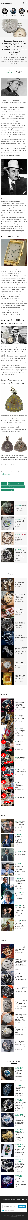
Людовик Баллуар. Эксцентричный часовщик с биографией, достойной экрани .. (20, 868)
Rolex (2, 490)
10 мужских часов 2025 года (20, 757)
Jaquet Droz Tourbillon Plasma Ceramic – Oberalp (20, 522)
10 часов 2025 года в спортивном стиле (20, 771)
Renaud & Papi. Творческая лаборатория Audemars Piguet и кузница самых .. (20, 923)
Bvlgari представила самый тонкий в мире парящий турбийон (20, 1004)
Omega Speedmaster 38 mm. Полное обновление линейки (20, 537)
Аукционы (4, 483)
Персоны (4, 815)
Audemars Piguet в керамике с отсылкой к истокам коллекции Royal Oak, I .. (20, 1090)
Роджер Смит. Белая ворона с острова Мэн (20, 854)
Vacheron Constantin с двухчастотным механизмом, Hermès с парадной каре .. (20, 1182)
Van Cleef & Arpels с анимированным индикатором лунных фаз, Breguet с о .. (19, 1165)
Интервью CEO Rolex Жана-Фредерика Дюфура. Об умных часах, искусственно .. (19, 840)
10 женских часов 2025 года (20, 798)
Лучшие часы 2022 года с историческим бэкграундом (20, 597)
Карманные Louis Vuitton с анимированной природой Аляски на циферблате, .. (20, 1136)
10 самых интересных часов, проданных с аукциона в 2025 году (20, 744)
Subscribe (22, 1206)
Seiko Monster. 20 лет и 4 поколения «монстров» (20, 623)
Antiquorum (4, 487)
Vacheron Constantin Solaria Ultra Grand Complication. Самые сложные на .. (20, 977)
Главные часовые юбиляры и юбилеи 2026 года (20, 717)
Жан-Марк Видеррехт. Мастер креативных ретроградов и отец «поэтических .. (20, 896)
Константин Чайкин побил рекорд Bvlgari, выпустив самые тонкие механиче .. (20, 1017)
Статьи (22, 487)
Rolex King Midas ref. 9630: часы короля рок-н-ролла (20, 677)
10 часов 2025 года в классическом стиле (20, 785)
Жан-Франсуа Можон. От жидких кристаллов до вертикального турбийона (20, 882)
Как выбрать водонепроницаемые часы (21, 637)
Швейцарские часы (14, 487)
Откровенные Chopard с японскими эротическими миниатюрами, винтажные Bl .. (19, 1074)
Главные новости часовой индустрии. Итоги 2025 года (20, 731)
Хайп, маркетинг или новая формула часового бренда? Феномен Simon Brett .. (20, 825)
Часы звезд (20, 483)
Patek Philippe (9, 490)
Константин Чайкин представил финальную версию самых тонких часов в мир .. (20, 963)
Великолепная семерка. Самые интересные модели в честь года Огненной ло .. (20, 704)
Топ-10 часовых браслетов (19, 583)
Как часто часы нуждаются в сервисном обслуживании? (19, 610)
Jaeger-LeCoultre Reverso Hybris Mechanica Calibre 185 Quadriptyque (20, 651)
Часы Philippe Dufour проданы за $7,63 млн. (20, 664)
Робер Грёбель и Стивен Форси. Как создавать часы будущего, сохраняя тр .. (20, 909)
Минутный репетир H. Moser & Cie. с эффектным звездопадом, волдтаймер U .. (20, 1105)
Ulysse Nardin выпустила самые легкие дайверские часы (20, 991)
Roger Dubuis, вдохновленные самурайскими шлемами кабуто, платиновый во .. (20, 1119)
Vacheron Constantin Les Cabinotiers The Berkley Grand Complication (19, 1031)
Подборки (4, 694)
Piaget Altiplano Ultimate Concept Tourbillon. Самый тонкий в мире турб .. (20, 1044)
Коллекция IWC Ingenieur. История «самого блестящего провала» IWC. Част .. (20, 554)
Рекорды (3, 940)
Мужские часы (12, 483)
